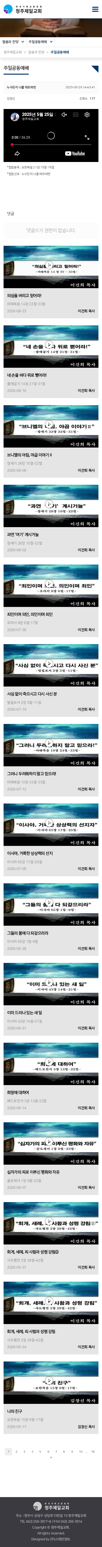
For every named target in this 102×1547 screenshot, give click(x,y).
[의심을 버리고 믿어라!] (51, 266)
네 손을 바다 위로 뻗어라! (27, 375)
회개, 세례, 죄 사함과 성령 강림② (33, 1252)
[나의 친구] (51, 1382)
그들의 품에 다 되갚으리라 (27, 933)
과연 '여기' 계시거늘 (22, 535)
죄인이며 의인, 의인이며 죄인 (29, 614)
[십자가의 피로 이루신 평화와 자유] (51, 1143)
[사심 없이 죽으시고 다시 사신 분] (51, 665)
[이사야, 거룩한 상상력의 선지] (51, 824)
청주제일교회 (13, 52)
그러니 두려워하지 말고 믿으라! (31, 774)
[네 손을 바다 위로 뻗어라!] (51, 346)
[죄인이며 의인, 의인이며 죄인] (51, 585)
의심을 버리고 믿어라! (24, 296)
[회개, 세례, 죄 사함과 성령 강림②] (51, 1223)
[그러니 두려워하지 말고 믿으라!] (51, 745)
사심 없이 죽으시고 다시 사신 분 (32, 694)
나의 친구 (14, 1411)
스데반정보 (62, 1539)
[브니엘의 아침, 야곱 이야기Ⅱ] (51, 426)
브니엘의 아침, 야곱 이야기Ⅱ (29, 455)
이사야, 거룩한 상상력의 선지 (29, 853)
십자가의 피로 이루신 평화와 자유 (33, 1172)
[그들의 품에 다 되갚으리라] (51, 904)
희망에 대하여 (18, 1093)
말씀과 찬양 (10, 42)
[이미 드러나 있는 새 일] (51, 984)
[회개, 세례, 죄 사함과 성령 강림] (51, 1302)
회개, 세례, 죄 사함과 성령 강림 (31, 1331)
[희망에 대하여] (51, 1063)
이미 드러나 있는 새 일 (24, 1013)
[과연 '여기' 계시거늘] (51, 506)
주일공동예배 (38, 42)
